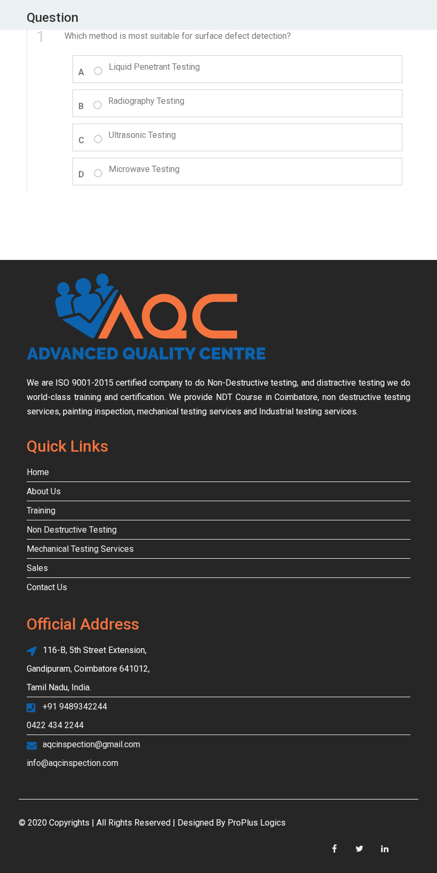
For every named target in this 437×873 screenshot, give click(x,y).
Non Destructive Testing (72, 530)
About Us (44, 491)
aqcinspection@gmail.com (91, 744)
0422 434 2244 (55, 725)
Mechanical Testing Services (80, 549)
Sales (37, 568)
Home (38, 472)
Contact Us (47, 587)
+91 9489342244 (75, 706)
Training (41, 510)
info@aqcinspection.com (72, 763)
